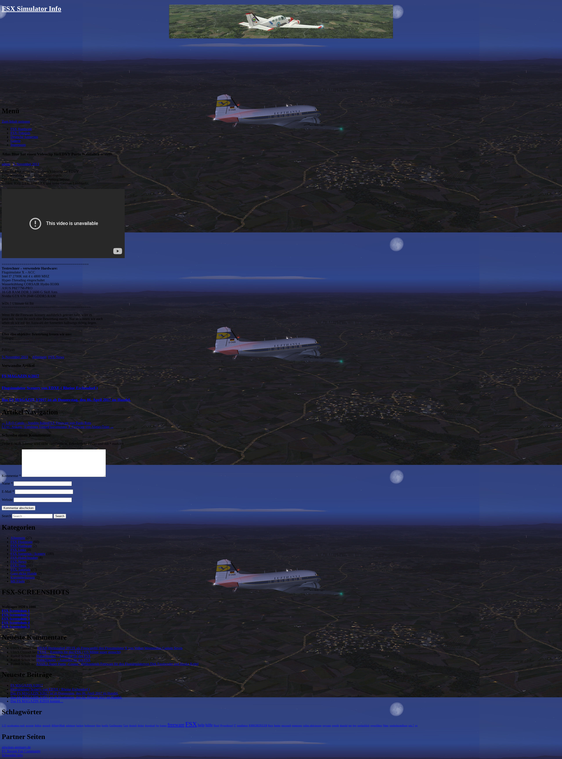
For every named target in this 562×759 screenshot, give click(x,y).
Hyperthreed (226, 725)
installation (242, 725)
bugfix (105, 725)
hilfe (209, 725)
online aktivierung (312, 725)
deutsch (133, 725)
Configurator (115, 725)
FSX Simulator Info (31, 9)
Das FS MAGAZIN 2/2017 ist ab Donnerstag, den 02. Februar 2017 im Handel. (66, 697)
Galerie (16, 141)
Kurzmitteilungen (23, 577)
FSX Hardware (21, 129)
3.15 (4, 725)
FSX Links (18, 550)
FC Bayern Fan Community (21, 751)
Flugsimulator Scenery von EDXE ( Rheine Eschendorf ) (50, 388)
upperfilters (376, 725)
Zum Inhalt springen (16, 121)
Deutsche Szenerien (24, 137)
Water (386, 725)
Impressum (18, 145)
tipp (355, 725)
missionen (297, 725)
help (201, 725)
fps (157, 725)
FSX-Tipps (18, 565)
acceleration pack (16, 725)
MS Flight (18, 581)
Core (125, 725)
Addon (37, 725)
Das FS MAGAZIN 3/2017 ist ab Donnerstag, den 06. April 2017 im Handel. (66, 399)
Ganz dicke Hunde (24, 573)
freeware (176, 724)
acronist (30, 725)
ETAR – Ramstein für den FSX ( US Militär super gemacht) (79, 652)
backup (80, 725)
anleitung (70, 725)
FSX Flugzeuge (21, 542)
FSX (191, 724)
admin (6, 164)
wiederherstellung (398, 725)
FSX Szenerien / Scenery (28, 554)
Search (6, 516)
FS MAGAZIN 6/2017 (20, 376)
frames (163, 725)
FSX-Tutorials (20, 133)
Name (7, 483)
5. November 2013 (26, 164)
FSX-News (56, 357)
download (150, 725)
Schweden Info (12, 755)
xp (416, 725)
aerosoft (46, 725)
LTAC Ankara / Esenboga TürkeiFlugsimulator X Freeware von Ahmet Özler (58, 427)
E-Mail (8, 491)
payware (326, 725)
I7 (235, 725)
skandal (344, 725)
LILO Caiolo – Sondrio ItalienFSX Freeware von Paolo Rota (46, 423)
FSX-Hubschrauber (24, 557)
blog (98, 725)
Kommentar (11, 476)
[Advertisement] (281, 71)
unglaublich (363, 725)
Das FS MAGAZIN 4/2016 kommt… (37, 701)
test (350, 725)
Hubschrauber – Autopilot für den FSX (63, 656)
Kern (270, 725)
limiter (277, 725)
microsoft (286, 725)
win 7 (411, 725)
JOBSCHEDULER (258, 725)
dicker (141, 725)
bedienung (90, 725)
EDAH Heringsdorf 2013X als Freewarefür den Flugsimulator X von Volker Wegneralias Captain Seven (109, 648)
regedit (335, 725)
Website (7, 500)
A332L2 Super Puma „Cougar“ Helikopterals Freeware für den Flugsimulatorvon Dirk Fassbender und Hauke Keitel (117, 664)
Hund (216, 725)
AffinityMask (58, 725)
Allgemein (39, 357)
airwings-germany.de (16, 747)
